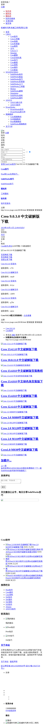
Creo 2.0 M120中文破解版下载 (19, 428)
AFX (12, 48)
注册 (3, 7)
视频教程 (9, 114)
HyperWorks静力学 (17, 112)
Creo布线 (14, 41)
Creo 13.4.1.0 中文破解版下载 (19, 349)
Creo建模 (14, 55)
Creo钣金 (14, 70)
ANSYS (9, 100)
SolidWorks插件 (16, 98)
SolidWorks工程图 (17, 86)
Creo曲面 (14, 62)
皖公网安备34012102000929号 (13, 666)
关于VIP (9, 126)
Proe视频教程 (15, 122)
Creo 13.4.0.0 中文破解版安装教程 (22, 370)
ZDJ (13, 335)
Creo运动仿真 (15, 58)
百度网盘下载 (6, 255)
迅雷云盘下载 (6, 259)
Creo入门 (14, 51)
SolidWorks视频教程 (18, 124)
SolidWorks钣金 (16, 77)
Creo (6, 164)
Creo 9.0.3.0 (10, 328)
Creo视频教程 (15, 117)
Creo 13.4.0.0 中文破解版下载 (19, 395)
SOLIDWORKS (12, 72)
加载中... (6, 460)
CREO (8, 34)
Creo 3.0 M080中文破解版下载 (19, 417)
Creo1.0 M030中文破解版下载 (19, 449)
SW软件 (9, 597)
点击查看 (27, 315)
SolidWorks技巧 (16, 79)
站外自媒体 (10, 18)
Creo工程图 (15, 39)
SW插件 (9, 600)
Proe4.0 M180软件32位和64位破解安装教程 (23, 578)
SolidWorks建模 (16, 91)
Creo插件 (14, 67)
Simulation (14, 93)
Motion (13, 89)
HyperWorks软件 (17, 109)
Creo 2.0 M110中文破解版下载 (19, 438)
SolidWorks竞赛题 (17, 82)
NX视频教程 (15, 119)
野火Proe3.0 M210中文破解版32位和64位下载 (24, 571)
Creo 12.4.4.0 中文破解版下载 (19, 406)
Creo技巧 (14, 60)
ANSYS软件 (15, 105)
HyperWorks (10, 107)
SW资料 (9, 602)
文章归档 (9, 21)
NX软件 (9, 604)
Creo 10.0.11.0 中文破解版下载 (19, 359)
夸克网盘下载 (6, 257)
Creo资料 (14, 65)
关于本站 (5, 645)
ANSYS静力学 (16, 102)
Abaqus (8, 607)
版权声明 (13, 662)
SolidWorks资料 (16, 95)
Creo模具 (14, 46)
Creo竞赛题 (15, 44)
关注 (3, 235)
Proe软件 (9, 590)
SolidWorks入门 (16, 84)
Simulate (13, 53)
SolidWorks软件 (16, 74)
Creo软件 (14, 36)
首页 (7, 32)
